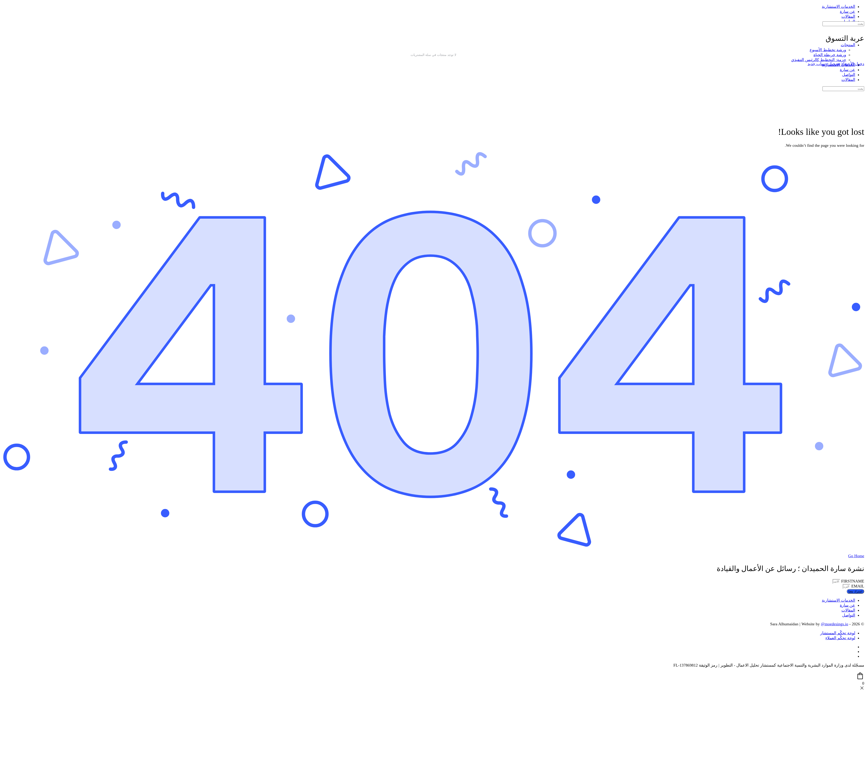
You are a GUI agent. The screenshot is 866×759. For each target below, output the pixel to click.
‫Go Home (856, 556)
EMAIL (857, 586)
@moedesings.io (834, 624)
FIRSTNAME (852, 581)
